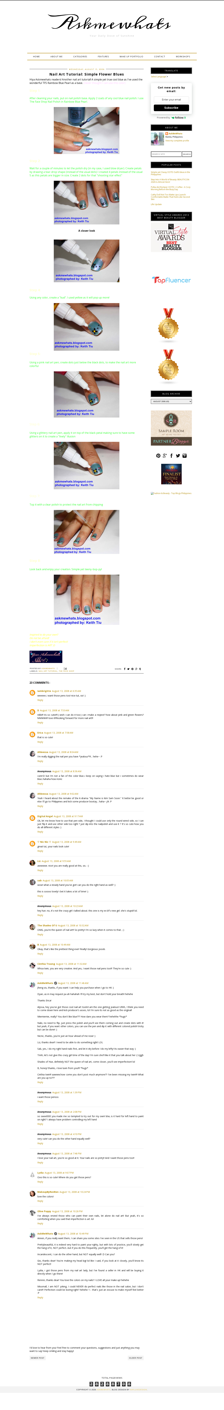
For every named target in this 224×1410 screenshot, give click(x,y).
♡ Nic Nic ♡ (44, 841)
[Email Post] (65, 668)
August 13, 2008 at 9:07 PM (59, 1172)
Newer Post (37, 1358)
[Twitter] (178, 457)
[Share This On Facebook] (125, 669)
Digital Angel (45, 816)
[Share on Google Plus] (136, 669)
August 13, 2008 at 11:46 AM (73, 983)
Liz (39, 861)
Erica (40, 732)
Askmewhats (112, 23)
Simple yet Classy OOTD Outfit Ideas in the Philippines (170, 173)
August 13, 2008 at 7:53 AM (54, 710)
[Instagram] (184, 457)
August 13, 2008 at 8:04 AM (63, 752)
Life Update (156, 204)
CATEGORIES (80, 56)
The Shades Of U (47, 925)
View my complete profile (177, 140)
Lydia (40, 1172)
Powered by (163, 117)
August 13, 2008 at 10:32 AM (73, 925)
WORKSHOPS (183, 56)
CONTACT (159, 56)
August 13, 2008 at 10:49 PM (73, 1233)
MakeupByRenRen (48, 1191)
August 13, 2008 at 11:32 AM (71, 963)
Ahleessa (42, 752)
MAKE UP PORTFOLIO (131, 56)
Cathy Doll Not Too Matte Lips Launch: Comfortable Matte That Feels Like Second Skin (170, 197)
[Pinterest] (158, 457)
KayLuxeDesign (138, 1390)
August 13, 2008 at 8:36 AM (66, 771)
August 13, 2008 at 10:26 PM (67, 1211)
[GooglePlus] (165, 457)
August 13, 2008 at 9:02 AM (63, 793)
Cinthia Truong (46, 963)
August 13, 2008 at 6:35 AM (66, 691)
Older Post (135, 1358)
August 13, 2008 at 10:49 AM (55, 944)
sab (39, 880)
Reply (40, 700)
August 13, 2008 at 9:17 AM (68, 816)
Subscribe (171, 107)
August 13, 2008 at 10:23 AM (67, 906)
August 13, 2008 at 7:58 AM (58, 732)
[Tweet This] (128, 669)
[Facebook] (171, 457)
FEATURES (103, 56)
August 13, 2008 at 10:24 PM (75, 1191)
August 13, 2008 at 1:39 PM (66, 1092)
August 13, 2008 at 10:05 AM (58, 880)
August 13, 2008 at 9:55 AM (56, 861)
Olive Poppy (44, 1211)
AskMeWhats (45, 983)
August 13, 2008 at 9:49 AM (66, 841)
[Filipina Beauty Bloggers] (168, 384)
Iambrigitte (44, 691)
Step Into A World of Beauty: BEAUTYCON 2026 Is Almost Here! (170, 180)
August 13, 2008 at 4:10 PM (66, 1134)
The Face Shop (66, 671)
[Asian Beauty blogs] (168, 343)
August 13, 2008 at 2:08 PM (66, 1111)
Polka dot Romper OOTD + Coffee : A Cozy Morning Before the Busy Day (170, 188)
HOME (36, 56)
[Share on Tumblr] (140, 669)
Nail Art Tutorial (48, 671)
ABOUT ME (56, 56)
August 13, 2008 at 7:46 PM (66, 1153)
